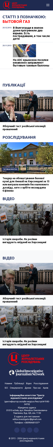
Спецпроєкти (16, 388)
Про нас (37, 388)
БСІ (6, 388)
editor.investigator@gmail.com (27, 419)
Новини (8, 383)
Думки (28, 388)
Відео (9, 198)
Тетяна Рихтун (10, 169)
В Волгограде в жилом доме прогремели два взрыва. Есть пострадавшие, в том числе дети (31, 33)
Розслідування (19, 137)
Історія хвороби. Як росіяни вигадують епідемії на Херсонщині (24, 241)
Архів (45, 388)
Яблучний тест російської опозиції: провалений (24, 300)
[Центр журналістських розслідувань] (15, 5)
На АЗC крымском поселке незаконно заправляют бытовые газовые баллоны (31, 63)
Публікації (14, 85)
